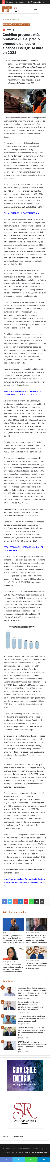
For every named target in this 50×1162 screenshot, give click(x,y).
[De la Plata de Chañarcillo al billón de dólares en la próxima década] (36, 952)
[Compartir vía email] (36, 901)
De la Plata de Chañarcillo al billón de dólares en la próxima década (36, 965)
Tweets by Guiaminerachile (13, 1137)
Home (6, 20)
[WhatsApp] (31, 901)
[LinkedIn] (20, 901)
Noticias (26, 25)
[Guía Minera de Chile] (10, 9)
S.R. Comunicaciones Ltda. (37, 1153)
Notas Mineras (17, 25)
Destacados (14, 20)
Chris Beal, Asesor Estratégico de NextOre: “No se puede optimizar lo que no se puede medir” (32, 1018)
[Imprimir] (42, 901)
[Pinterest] (26, 901)
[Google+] (15, 901)
